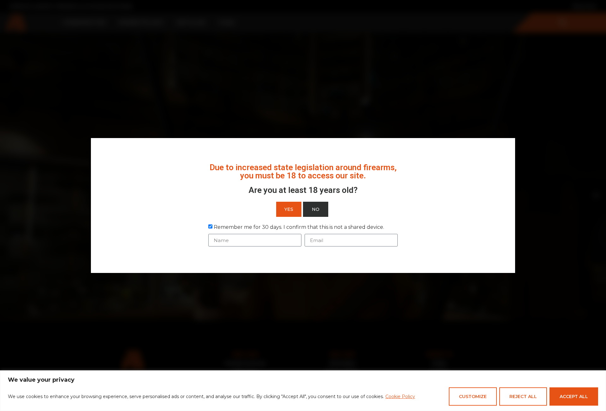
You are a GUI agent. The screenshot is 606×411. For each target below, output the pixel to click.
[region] (303, 390)
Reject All (523, 396)
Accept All (574, 396)
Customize (473, 396)
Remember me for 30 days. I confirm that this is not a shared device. (299, 227)
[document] (303, 205)
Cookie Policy (400, 396)
